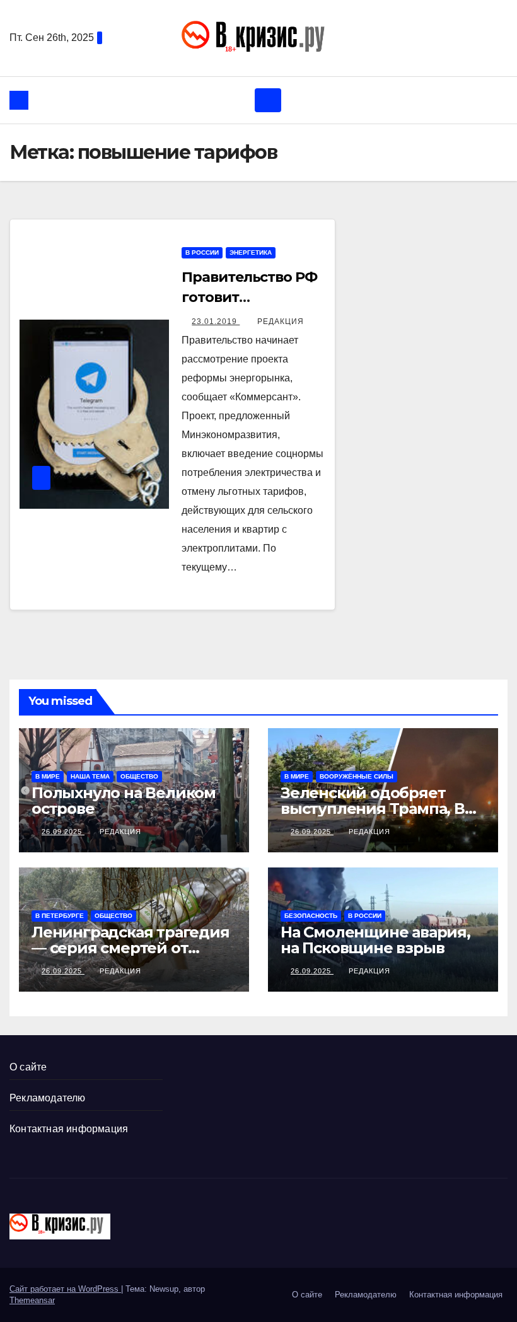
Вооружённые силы (356, 776)
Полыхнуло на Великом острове (124, 801)
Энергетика (250, 252)
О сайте (28, 1067)
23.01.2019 (216, 321)
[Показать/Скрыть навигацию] (268, 100)
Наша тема (90, 776)
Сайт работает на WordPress (65, 1289)
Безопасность (310, 915)
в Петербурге (59, 915)
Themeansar (32, 1300)
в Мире (47, 776)
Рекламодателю (47, 1098)
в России (202, 252)
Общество (139, 776)
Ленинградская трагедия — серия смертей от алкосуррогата (130, 948)
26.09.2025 (63, 831)
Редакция (280, 321)
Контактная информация (68, 1128)
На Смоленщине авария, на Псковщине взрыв (375, 940)
